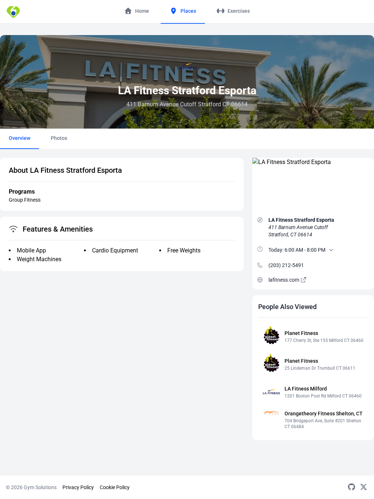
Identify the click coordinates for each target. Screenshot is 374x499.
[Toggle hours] (331, 249)
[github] (351, 487)
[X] (363, 487)
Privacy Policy (78, 487)
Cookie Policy (115, 487)
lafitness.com (284, 280)
